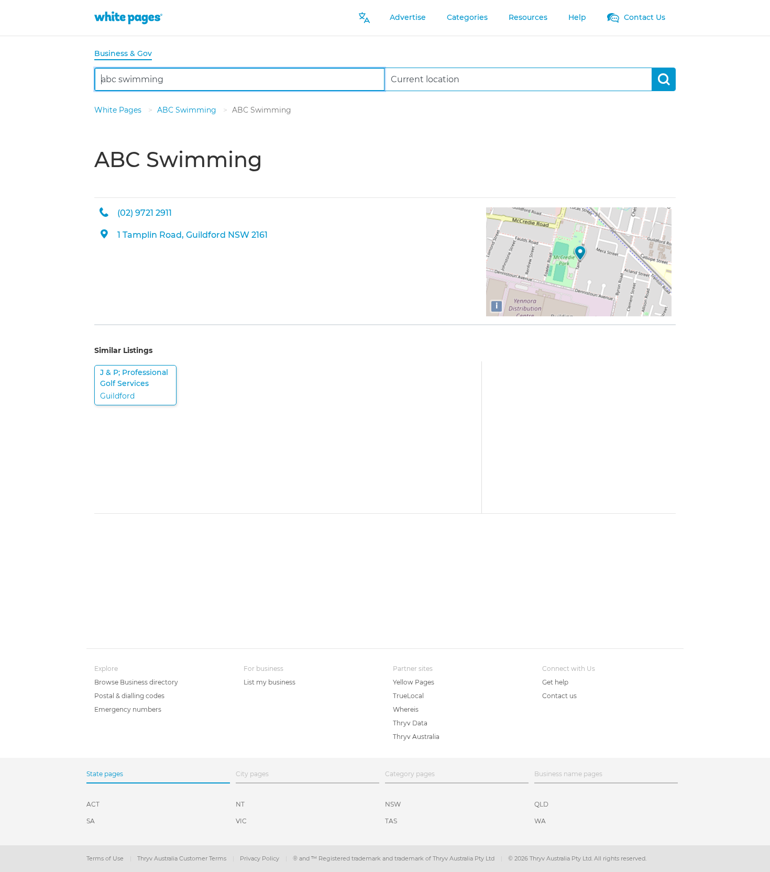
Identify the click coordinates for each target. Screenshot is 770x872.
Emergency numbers (127, 709)
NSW (393, 804)
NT (240, 804)
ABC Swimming (187, 110)
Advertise (408, 17)
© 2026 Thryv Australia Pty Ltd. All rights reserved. (577, 858)
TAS (391, 821)
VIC (241, 821)
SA (90, 821)
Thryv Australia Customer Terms (182, 858)
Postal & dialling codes (129, 696)
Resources (528, 17)
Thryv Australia (416, 737)
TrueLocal (408, 696)
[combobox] (239, 79)
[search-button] (663, 79)
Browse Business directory (136, 682)
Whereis (406, 709)
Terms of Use (105, 858)
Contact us (559, 696)
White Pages (119, 110)
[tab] (127, 54)
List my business (269, 682)
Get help (555, 682)
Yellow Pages (413, 682)
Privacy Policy (260, 858)
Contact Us (643, 17)
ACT (93, 804)
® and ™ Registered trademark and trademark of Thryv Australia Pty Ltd (394, 858)
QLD (541, 804)
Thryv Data (410, 723)
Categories (467, 17)
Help (577, 17)
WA (540, 821)
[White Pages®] (128, 17)
